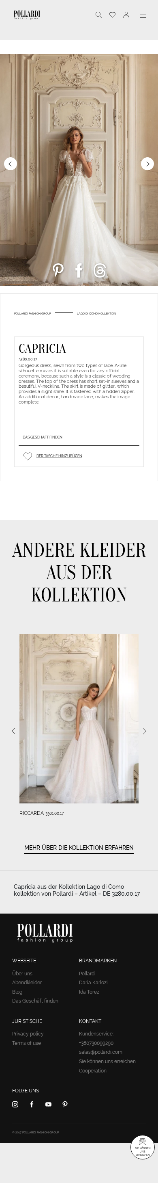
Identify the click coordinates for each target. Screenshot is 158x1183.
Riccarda (31, 813)
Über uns (22, 974)
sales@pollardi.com (100, 1052)
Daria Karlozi (93, 982)
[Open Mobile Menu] (143, 14)
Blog (17, 992)
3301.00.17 (54, 813)
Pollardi (87, 974)
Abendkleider (27, 982)
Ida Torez (89, 992)
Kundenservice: (96, 1034)
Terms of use (26, 1043)
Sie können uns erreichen (107, 1061)
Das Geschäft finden (42, 437)
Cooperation (93, 1071)
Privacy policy (28, 1034)
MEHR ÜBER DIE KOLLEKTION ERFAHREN (79, 847)
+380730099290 (96, 1043)
